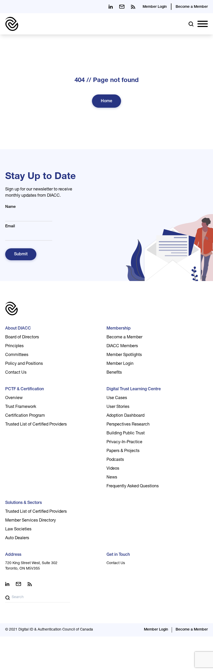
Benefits (114, 373)
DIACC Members (122, 346)
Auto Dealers (17, 538)
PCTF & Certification (24, 389)
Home (106, 101)
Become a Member (192, 7)
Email (10, 226)
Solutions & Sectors (23, 503)
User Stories (117, 407)
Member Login (155, 7)
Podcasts (115, 460)
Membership (118, 329)
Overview (14, 398)
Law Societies (18, 530)
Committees (16, 355)
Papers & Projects (122, 451)
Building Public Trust (125, 434)
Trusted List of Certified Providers (36, 425)
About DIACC (18, 329)
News (111, 478)
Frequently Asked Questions (132, 486)
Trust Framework (20, 407)
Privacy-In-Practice (124, 442)
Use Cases (116, 398)
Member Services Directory (30, 521)
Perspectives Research (128, 425)
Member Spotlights (124, 355)
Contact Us (15, 373)
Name (10, 207)
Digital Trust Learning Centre (133, 389)
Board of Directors (22, 338)
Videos (112, 469)
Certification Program (25, 416)
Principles (14, 346)
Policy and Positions (24, 364)
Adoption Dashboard (125, 416)
